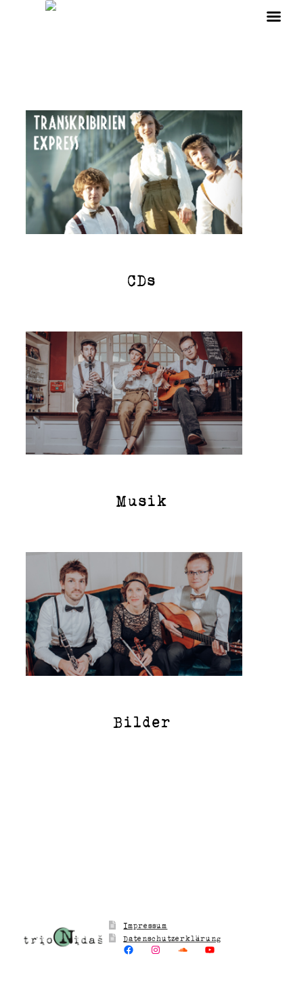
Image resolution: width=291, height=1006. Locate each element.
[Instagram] (155, 949)
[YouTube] (209, 949)
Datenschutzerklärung (172, 938)
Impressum (145, 925)
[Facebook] (128, 949)
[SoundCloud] (182, 949)
